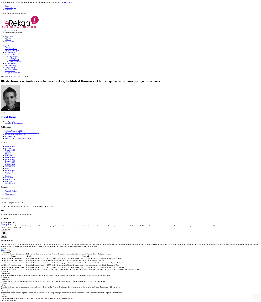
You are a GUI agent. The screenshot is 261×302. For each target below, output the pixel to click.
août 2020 (8, 152)
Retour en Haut (6, 224)
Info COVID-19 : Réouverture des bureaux (19, 138)
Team (18, 76)
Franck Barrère (9, 117)
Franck (13, 121)
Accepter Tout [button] (16, 228)
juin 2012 (8, 176)
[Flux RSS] (9, 42)
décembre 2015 (10, 163)
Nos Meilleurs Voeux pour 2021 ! (16, 135)
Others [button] (3, 294)
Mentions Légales (10, 8)
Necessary (6, 250)
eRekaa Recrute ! (10, 136)
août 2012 (8, 174)
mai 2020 (8, 154)
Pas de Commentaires (16, 123)
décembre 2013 (10, 170)
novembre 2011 (10, 179)
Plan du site (8, 10)
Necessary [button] (4, 248)
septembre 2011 (10, 183)
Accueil (12, 76)
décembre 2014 (10, 165)
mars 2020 (8, 155)
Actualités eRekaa (11, 191)
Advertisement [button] (5, 289)
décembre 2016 (10, 161)
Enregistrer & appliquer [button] (8, 300)
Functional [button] (4, 272)
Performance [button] (5, 277)
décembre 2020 (10, 150)
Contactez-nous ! (66, 2)
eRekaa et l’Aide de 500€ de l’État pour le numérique (22, 133)
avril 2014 (8, 168)
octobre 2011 (9, 181)
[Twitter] (8, 38)
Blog (6, 193)
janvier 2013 (9, 172)
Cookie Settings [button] (6, 228)
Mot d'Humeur (9, 195)
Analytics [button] (4, 283)
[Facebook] (9, 36)
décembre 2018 (10, 159)
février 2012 (9, 177)
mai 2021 (8, 148)
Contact (7, 6)
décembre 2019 (10, 157)
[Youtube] (8, 40)
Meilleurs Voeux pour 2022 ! (14, 131)
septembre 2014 (10, 166)
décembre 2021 (10, 146)
